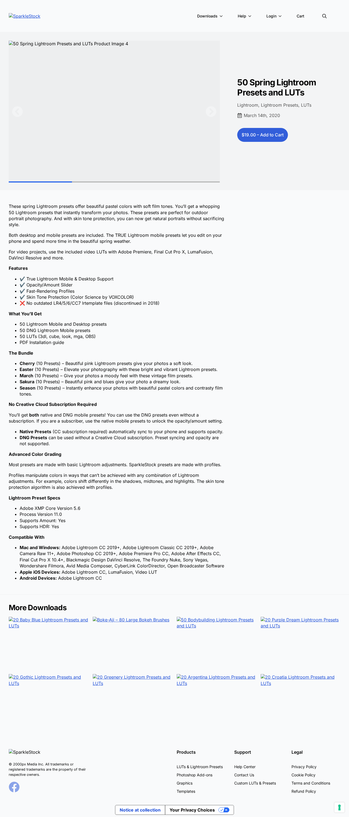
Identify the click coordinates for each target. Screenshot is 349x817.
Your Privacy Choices (192, 810)
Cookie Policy (303, 775)
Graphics (184, 783)
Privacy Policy (304, 766)
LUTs (306, 105)
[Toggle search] (324, 16)
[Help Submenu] (250, 16)
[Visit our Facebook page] (14, 787)
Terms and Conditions (310, 783)
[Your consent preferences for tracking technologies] (339, 807)
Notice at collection (140, 810)
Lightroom (247, 105)
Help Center (244, 766)
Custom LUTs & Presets (255, 783)
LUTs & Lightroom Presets (200, 766)
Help (242, 16)
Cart (300, 16)
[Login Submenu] (281, 16)
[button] (17, 111)
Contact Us (244, 775)
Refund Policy (303, 791)
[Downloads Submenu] (222, 16)
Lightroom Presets (279, 105)
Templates (186, 791)
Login (271, 16)
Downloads (207, 16)
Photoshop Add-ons (194, 775)
